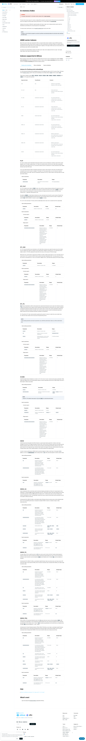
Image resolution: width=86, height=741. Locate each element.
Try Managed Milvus (79, 4)
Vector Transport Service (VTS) (66, 733)
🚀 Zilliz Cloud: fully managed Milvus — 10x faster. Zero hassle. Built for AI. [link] (39, 1)
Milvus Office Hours (77, 726)
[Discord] (23, 729)
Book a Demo (65, 719)
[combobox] (61, 4)
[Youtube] (28, 729)
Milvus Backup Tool (66, 730)
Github (75, 729)
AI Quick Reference (66, 721)
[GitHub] (17, 729)
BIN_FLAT (69, 28)
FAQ (67, 32)
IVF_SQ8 (69, 19)
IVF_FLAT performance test (27, 196)
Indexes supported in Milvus (70, 11)
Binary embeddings (37, 65)
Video (75, 718)
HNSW (68, 23)
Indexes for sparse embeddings (72, 15)
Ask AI (81, 738)
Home (3, 10)
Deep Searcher (65, 734)
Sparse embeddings (47, 65)
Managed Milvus (65, 718)
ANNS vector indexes (70, 10)
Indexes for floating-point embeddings (73, 12)
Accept (21, 738)
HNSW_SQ (69, 24)
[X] (20, 729)
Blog (32, 4)
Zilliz (31, 717)
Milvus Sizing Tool (66, 729)
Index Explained (47, 16)
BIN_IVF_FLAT (70, 29)
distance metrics (26, 72)
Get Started (73, 45)
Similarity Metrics (33, 700)
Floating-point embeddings (26, 65)
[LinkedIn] (25, 729)
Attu (63, 726)
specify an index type (39, 28)
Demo (74, 716)
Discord (75, 727)
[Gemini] (24, 734)
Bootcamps (75, 715)
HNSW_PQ (69, 25)
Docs (20, 4)
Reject (17, 738)
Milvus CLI (65, 727)
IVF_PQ (69, 20)
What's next (68, 33)
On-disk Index (53, 21)
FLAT (68, 16)
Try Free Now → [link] (57, 1)
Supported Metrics (56, 181)
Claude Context (65, 736)
